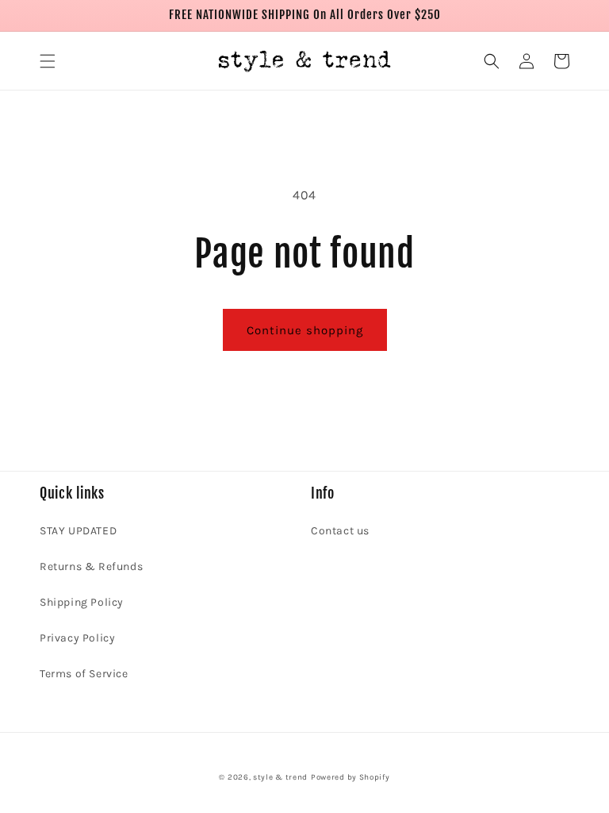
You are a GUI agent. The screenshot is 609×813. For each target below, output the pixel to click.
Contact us (340, 531)
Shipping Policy (82, 602)
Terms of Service (84, 673)
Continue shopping (305, 330)
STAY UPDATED (78, 531)
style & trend (280, 777)
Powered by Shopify (350, 777)
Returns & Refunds (91, 566)
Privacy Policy (77, 638)
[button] (47, 61)
